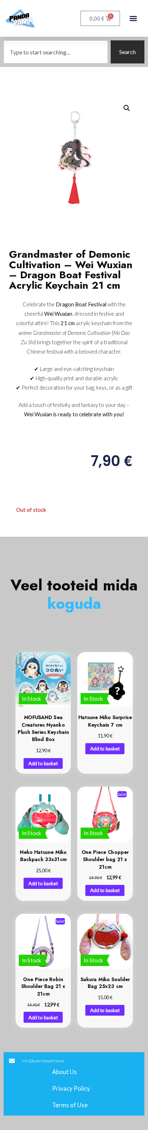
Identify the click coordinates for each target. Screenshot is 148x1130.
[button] (133, 19)
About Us (64, 1072)
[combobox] (56, 51)
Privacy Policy (71, 1088)
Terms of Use (70, 1105)
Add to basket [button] (43, 763)
